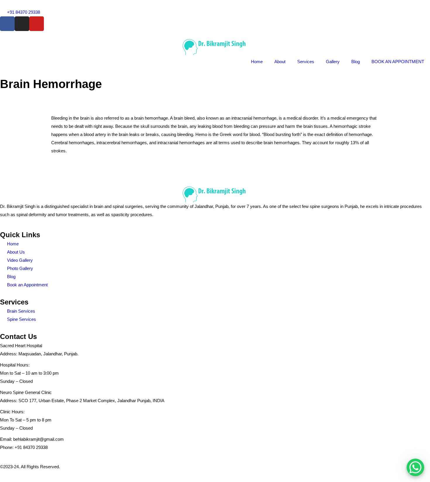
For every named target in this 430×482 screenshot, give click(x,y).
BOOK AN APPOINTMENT (397, 61)
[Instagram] (22, 23)
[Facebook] (7, 23)
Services (305, 61)
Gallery (333, 61)
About (279, 61)
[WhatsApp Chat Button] (415, 467)
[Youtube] (36, 23)
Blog (355, 61)
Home (257, 61)
